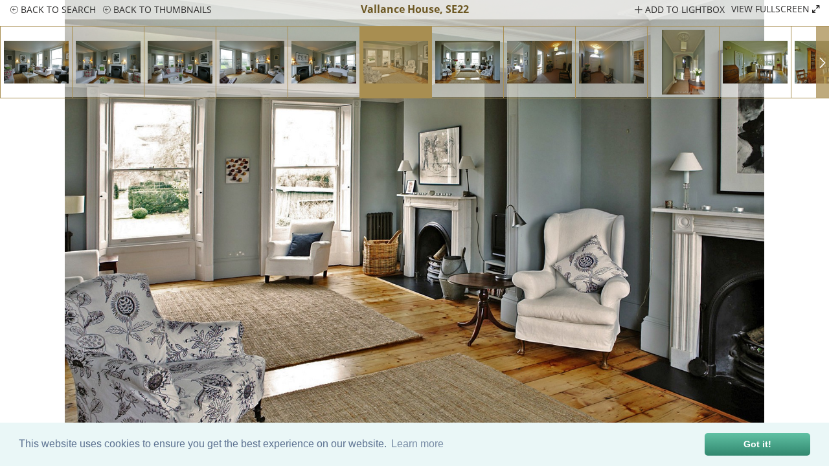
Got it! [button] (757, 444)
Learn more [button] (417, 443)
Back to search (57, 9)
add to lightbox (683, 9)
